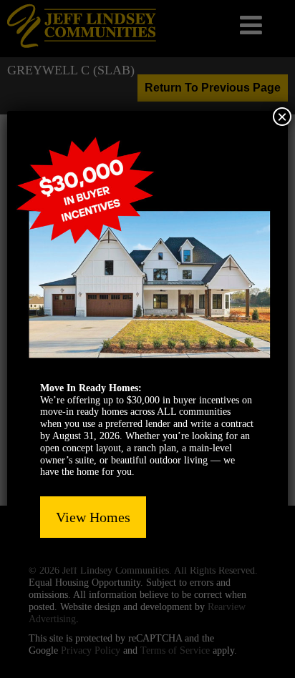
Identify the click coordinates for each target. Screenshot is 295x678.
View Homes (93, 517)
